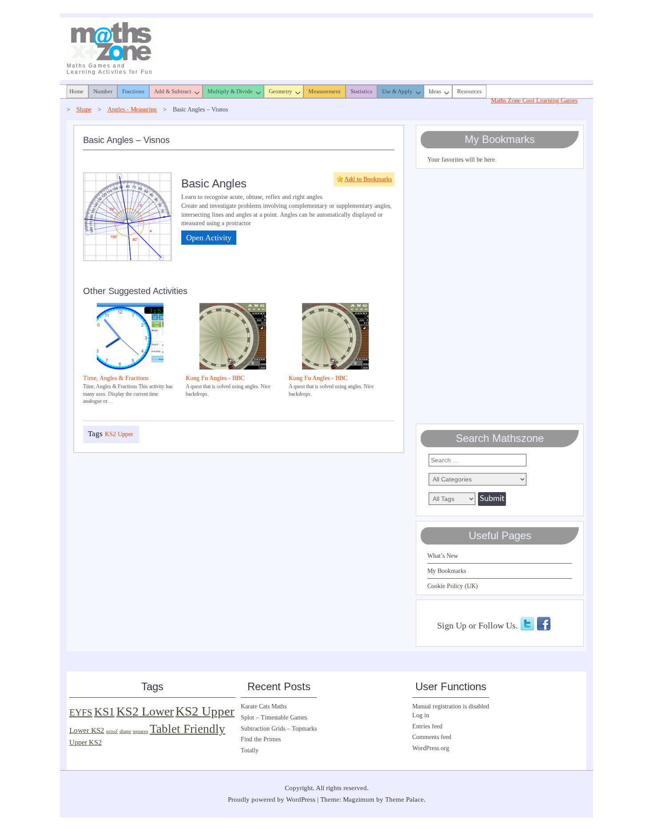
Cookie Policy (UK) (452, 586)
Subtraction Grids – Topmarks (279, 728)
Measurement (324, 91)
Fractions (133, 91)
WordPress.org (430, 748)
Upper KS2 (85, 742)
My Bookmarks (446, 571)
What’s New (442, 556)
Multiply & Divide (230, 91)
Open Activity (208, 237)
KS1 (104, 711)
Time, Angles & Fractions (115, 378)
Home (76, 91)
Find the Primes (261, 739)
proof (112, 731)
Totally (250, 750)
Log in (420, 715)
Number (102, 91)
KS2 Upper (119, 434)
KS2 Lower (145, 711)
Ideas (435, 91)
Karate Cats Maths (264, 706)
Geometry (280, 91)
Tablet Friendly (187, 729)
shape (125, 731)
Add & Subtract (172, 91)
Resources (469, 91)
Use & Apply (397, 91)
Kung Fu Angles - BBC (215, 378)
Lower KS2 (86, 730)
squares (140, 731)
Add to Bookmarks (368, 179)
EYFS (80, 712)
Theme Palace (404, 799)
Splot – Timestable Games (274, 717)
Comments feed (431, 737)
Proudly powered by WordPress (271, 799)
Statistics (361, 91)
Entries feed (427, 726)
